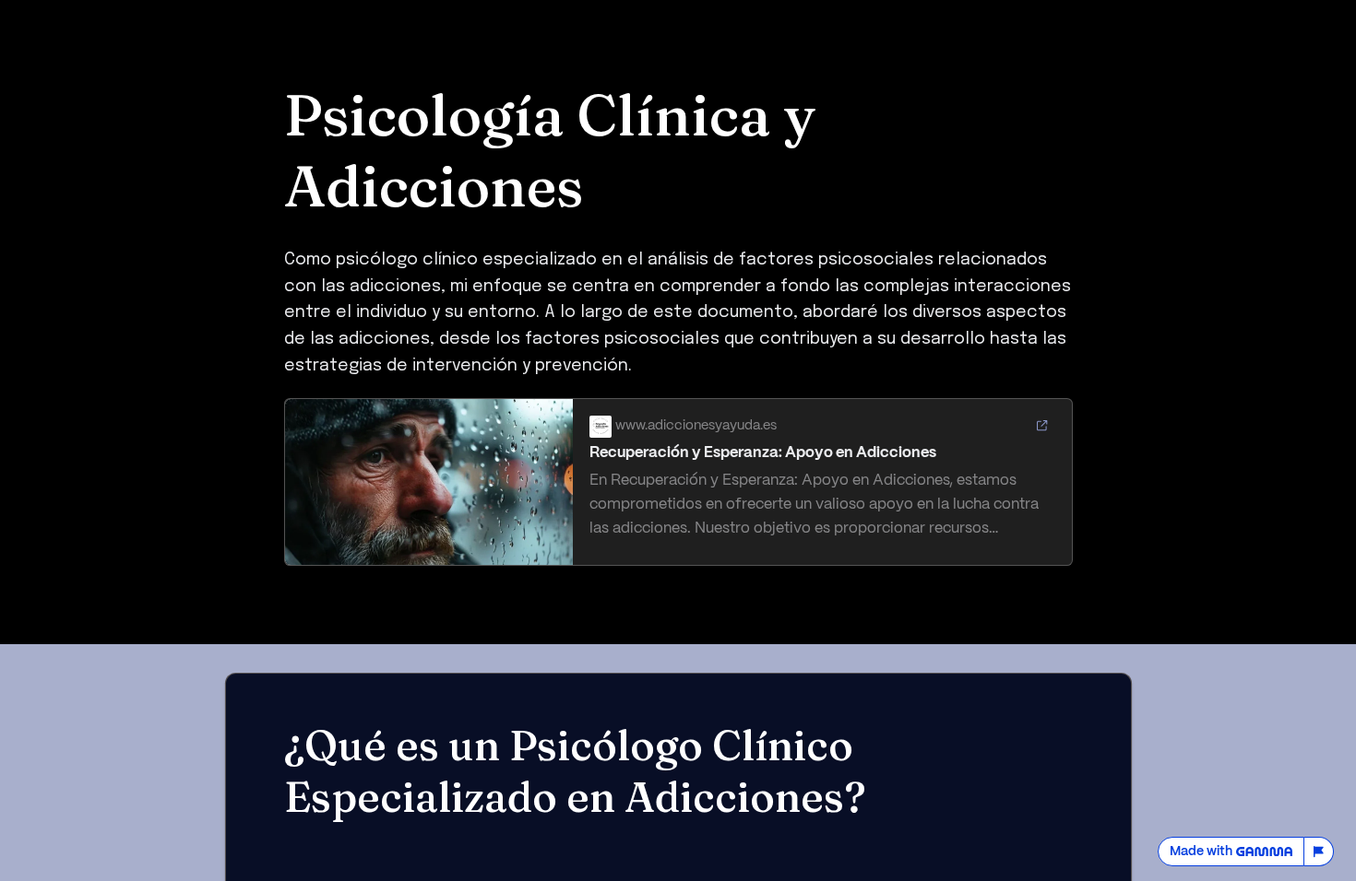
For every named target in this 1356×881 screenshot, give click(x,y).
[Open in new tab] (1041, 427)
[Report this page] (1319, 851)
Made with (1201, 851)
